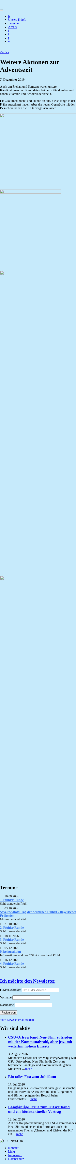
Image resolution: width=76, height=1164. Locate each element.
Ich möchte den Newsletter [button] (27, 981)
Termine (13, 23)
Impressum (15, 1155)
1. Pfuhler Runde (12, 900)
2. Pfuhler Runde (12, 927)
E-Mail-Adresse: (11, 990)
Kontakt (13, 1148)
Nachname (7, 1005)
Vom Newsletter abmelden (17, 1019)
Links (11, 1151)
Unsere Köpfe (17, 19)
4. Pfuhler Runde (12, 963)
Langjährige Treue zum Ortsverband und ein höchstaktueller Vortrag (39, 1109)
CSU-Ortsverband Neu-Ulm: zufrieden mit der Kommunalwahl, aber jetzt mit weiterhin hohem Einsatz (40, 1041)
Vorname (6, 997)
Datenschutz (16, 1159)
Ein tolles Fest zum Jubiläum (32, 1077)
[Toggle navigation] (1, 10)
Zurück (4, 52)
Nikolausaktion (10, 951)
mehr (28, 1068)
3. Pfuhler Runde (12, 939)
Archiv (12, 27)
